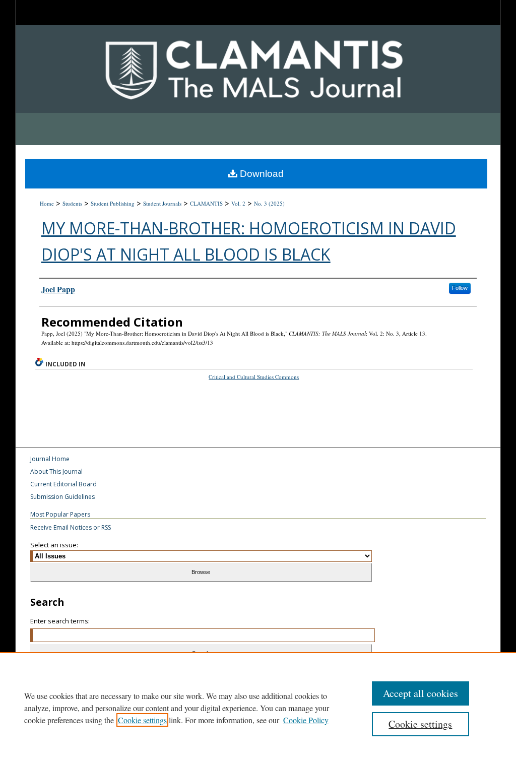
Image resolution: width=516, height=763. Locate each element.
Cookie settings (142, 720)
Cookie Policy (306, 720)
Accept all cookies (420, 693)
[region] (258, 707)
